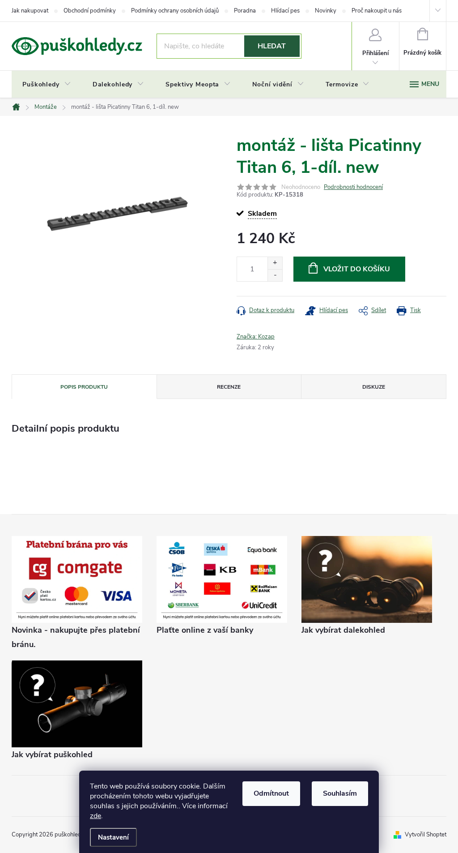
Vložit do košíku (356, 269)
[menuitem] (47, 85)
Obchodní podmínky (90, 11)
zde (95, 816)
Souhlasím (340, 793)
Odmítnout (271, 793)
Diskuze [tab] (373, 386)
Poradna (245, 11)
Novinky (325, 11)
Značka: (256, 337)
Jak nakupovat (30, 11)
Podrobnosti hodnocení (353, 187)
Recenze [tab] (229, 386)
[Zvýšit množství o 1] (274, 263)
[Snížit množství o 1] (274, 275)
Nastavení (113, 837)
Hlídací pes (285, 11)
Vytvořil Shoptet (425, 835)
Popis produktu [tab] (84, 386)
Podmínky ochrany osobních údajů (175, 11)
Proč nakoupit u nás (377, 11)
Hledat (272, 46)
